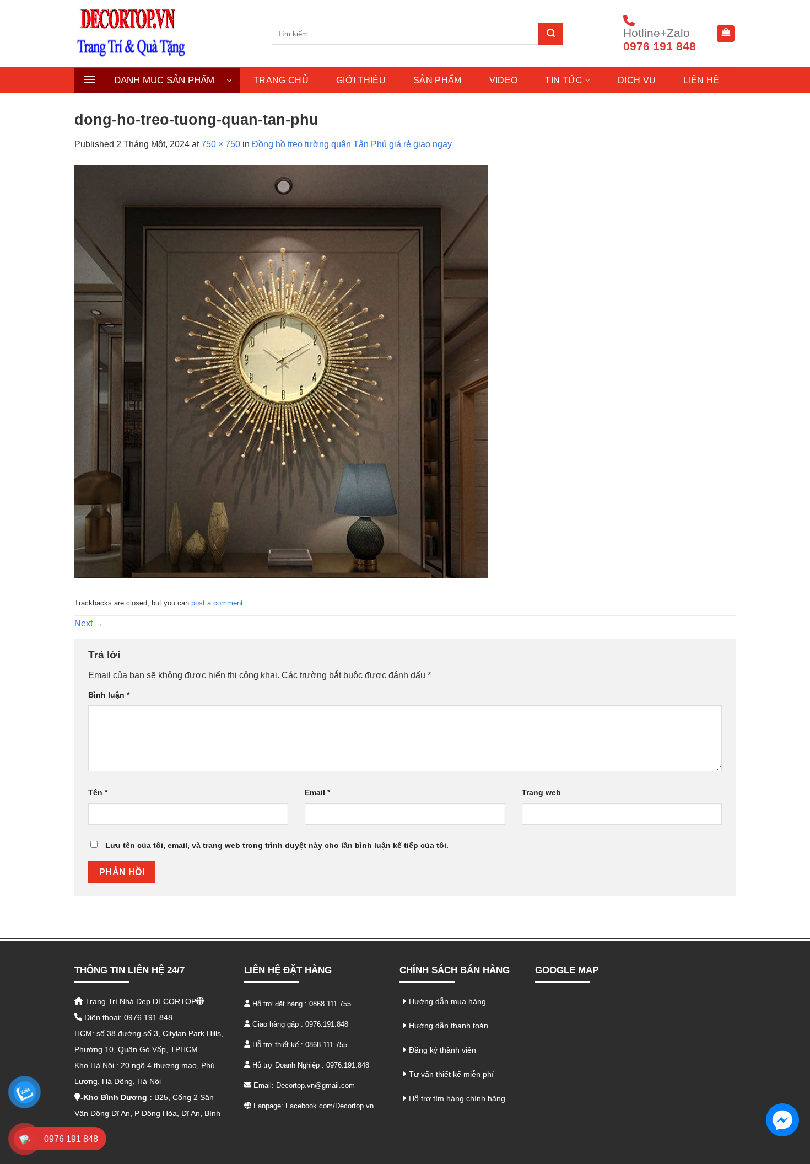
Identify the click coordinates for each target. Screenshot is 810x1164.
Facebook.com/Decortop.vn (329, 1106)
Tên (97, 792)
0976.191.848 (326, 1024)
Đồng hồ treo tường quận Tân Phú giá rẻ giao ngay (352, 144)
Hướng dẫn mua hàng (447, 1001)
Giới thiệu (361, 80)
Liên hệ (701, 80)
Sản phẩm (437, 80)
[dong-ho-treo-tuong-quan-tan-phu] (281, 371)
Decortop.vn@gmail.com (315, 1085)
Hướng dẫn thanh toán (448, 1025)
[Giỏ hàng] (726, 33)
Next (89, 623)
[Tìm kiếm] (550, 34)
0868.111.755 (330, 1004)
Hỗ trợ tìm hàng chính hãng (457, 1098)
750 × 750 (220, 144)
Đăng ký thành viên (442, 1049)
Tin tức (563, 80)
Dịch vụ (637, 80)
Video (503, 80)
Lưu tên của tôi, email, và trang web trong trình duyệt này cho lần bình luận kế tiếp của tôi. (277, 845)
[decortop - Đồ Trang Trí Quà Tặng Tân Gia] (164, 33)
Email (317, 792)
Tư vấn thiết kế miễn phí (451, 1074)
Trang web (541, 792)
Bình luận (108, 694)
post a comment (217, 603)
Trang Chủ (281, 80)
